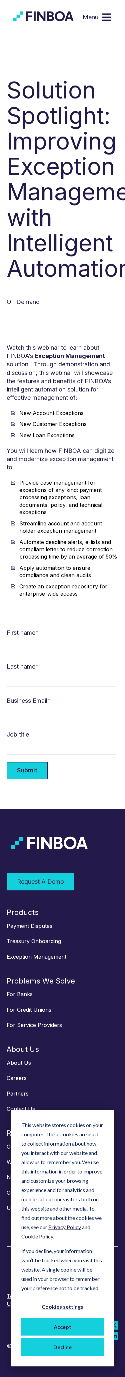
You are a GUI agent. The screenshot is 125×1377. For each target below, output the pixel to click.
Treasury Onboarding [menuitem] (34, 941)
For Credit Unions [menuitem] (29, 1009)
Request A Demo (40, 881)
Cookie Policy (37, 1236)
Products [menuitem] (23, 912)
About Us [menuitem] (23, 1049)
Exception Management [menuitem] (36, 956)
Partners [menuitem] (18, 1093)
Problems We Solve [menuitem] (41, 981)
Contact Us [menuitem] (21, 1109)
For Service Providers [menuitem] (34, 1025)
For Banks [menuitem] (20, 994)
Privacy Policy (64, 1227)
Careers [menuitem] (17, 1078)
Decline (62, 1347)
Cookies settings (62, 1306)
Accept (62, 1327)
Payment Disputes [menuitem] (29, 926)
